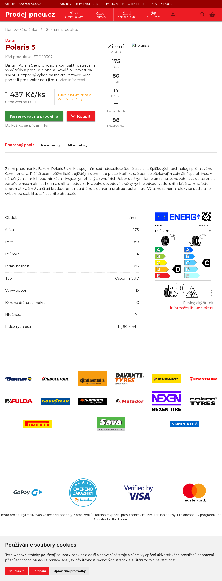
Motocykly (153, 16)
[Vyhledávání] (202, 14)
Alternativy (77, 145)
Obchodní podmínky (142, 3)
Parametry (50, 145)
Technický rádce (112, 3)
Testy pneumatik (86, 3)
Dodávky (100, 16)
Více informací (72, 80)
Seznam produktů (62, 30)
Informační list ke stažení (191, 308)
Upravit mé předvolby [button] (70, 571)
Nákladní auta (127, 16)
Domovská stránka (21, 30)
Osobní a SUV (74, 16)
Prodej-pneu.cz (30, 14)
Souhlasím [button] (16, 571)
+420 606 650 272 (29, 3)
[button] (212, 14)
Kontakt (166, 3)
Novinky (65, 3)
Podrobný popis (19, 145)
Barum (11, 40)
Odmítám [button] (39, 571)
